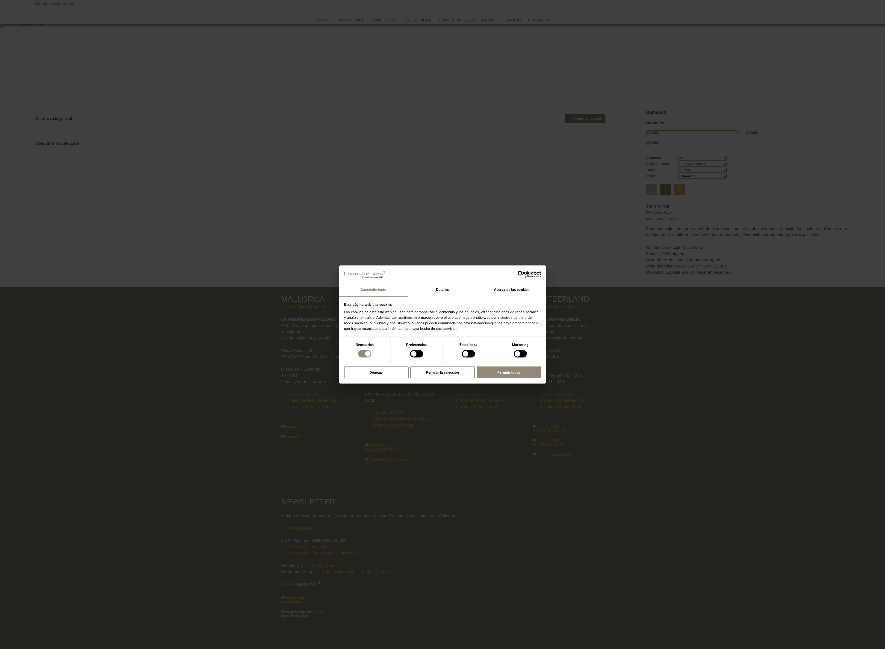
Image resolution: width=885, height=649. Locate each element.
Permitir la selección (442, 372)
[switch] (416, 353)
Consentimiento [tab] (373, 290)
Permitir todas (508, 372)
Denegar (376, 372)
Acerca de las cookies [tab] (511, 290)
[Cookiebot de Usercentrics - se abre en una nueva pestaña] (521, 274)
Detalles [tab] (442, 290)
